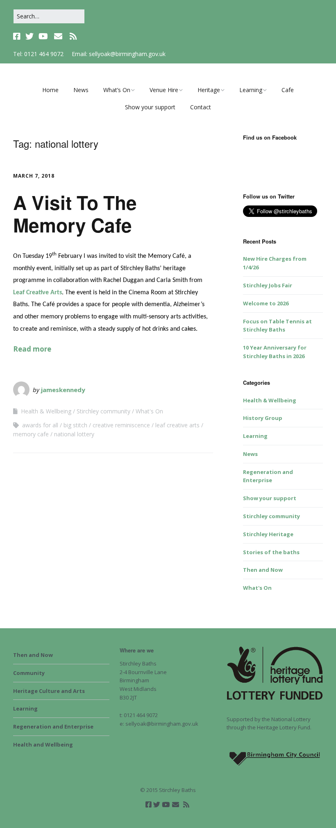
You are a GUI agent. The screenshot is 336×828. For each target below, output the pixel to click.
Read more (32, 349)
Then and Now (263, 569)
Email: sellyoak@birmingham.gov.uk (119, 54)
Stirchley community (103, 411)
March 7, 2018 (33, 175)
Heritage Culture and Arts (49, 691)
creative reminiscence (121, 425)
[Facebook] (17, 36)
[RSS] (73, 36)
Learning (250, 90)
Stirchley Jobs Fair (267, 285)
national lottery (74, 434)
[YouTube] (43, 36)
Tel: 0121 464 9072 (38, 54)
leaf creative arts (177, 425)
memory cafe (31, 434)
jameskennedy (63, 390)
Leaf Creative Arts (37, 292)
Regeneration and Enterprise (53, 726)
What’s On (116, 90)
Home (50, 90)
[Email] (58, 36)
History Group (262, 418)
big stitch (75, 425)
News (81, 90)
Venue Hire (164, 90)
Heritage (209, 90)
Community (29, 673)
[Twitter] (29, 36)
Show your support (150, 107)
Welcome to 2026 (265, 303)
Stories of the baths (271, 552)
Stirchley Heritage (268, 534)
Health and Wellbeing (43, 744)
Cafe (288, 90)
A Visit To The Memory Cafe (75, 213)
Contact (200, 107)
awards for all (40, 425)
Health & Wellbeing (46, 411)
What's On (149, 411)
